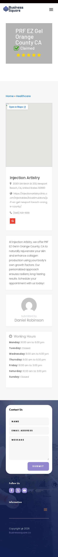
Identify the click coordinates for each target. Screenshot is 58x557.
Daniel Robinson (29, 320)
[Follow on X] (18, 490)
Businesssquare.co (20, 532)
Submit (38, 466)
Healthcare (23, 96)
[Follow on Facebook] (11, 490)
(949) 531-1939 (21, 212)
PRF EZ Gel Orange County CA (29, 36)
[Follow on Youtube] (24, 490)
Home (10, 96)
